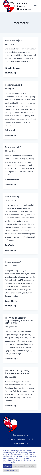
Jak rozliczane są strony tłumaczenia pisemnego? (17, 371)
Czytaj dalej (11, 73)
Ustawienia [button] (31, 466)
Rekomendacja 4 (13, 84)
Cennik (30, 439)
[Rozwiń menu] (35, 6)
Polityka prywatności (10, 470)
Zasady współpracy (20, 443)
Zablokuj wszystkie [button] (19, 466)
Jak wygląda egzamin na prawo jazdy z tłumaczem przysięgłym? (19, 320)
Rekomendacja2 (13, 196)
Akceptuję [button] (7, 466)
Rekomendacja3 (13, 147)
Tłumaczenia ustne (20, 435)
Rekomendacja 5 (13, 40)
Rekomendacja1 (13, 262)
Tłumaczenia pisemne (16, 439)
